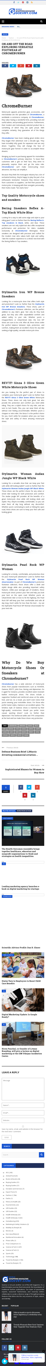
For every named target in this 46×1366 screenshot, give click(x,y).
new (17, 732)
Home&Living (10, 1221)
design (10, 729)
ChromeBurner (17, 106)
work (26, 735)
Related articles (9, 811)
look (5, 732)
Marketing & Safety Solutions (16, 1224)
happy (38, 729)
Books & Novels (11, 1179)
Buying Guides (11, 1182)
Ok (17, 1362)
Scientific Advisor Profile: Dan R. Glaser (21, 947)
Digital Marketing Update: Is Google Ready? (19, 1015)
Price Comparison (12, 1244)
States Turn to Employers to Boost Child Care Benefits (21, 982)
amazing (22, 725)
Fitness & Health (11, 1202)
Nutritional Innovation (13, 1237)
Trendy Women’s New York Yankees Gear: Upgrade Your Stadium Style (29, 1326)
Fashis (8, 1198)
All (4, 864)
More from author (24, 811)
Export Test (10, 1192)
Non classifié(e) (11, 1234)
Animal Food (10, 1176)
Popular (15, 1306)
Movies (8, 1231)
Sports (8, 1253)
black (30, 725)
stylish (5, 735)
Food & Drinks (11, 1205)
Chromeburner (14, 678)
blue (36, 725)
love (11, 732)
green (31, 729)
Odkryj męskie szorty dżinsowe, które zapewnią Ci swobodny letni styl (28, 1314)
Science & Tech (7, 896)
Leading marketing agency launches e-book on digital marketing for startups (21, 887)
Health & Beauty (7, 818)
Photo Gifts (10, 1240)
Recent (5, 1306)
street (31, 732)
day (4, 729)
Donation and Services (14, 1189)
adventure (13, 725)
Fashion (5, 34)
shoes (24, 732)
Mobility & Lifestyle (12, 1227)
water (13, 735)
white (19, 735)
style (37, 732)
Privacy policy (26, 1362)
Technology (10, 1257)
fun (17, 729)
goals (24, 729)
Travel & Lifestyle (8, 955)
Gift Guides (10, 1208)
